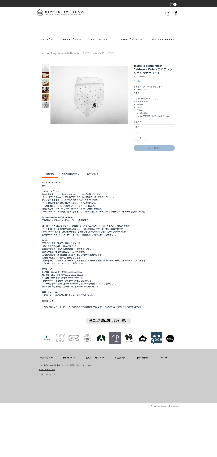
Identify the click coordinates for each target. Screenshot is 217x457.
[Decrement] (136, 137)
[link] (50, 174)
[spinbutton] (140, 137)
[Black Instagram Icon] (168, 13)
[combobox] (154, 126)
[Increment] (145, 137)
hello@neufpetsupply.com (50, 452)
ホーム (45, 53)
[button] (173, 4)
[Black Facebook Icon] (176, 13)
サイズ (137, 122)
